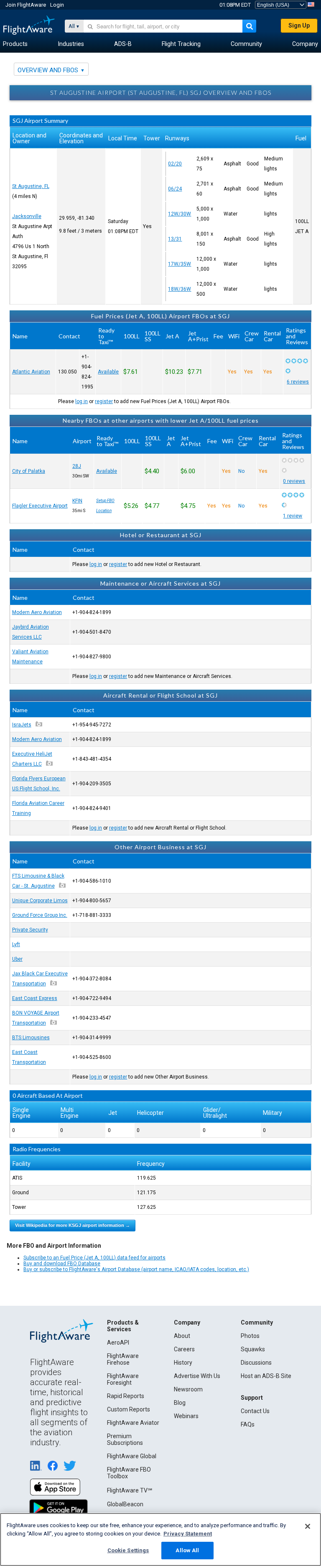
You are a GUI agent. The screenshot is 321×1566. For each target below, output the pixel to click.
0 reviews (294, 481)
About (182, 1335)
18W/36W (179, 289)
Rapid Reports (125, 1396)
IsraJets (21, 725)
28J (76, 466)
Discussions (256, 1362)
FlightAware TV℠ (129, 1490)
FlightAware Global (131, 1456)
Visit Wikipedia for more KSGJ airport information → (72, 1225)
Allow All (187, 1550)
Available (108, 372)
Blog (180, 1402)
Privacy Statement (187, 1533)
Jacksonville (26, 216)
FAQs (248, 1424)
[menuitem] (15, 44)
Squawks (253, 1349)
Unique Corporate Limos (40, 901)
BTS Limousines (31, 1038)
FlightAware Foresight (123, 1379)
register (104, 401)
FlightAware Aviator (133, 1422)
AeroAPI (118, 1342)
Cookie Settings (128, 1550)
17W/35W (179, 264)
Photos (250, 1335)
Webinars (186, 1416)
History (183, 1362)
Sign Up (299, 25)
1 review (292, 516)
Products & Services (123, 1325)
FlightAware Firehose (123, 1359)
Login (57, 5)
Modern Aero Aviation (37, 612)
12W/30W (179, 214)
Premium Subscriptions (125, 1439)
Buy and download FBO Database (61, 1264)
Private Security (30, 930)
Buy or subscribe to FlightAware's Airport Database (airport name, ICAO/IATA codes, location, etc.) (136, 1269)
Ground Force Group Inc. (39, 915)
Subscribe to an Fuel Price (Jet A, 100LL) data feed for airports (94, 1258)
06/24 (175, 189)
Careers (184, 1349)
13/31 (175, 239)
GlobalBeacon (125, 1504)
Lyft (16, 944)
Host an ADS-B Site (266, 1376)
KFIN (77, 501)
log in (81, 401)
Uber (17, 959)
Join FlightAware (25, 5)
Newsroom (188, 1389)
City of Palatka (28, 471)
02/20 (175, 164)
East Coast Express (34, 998)
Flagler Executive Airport (40, 506)
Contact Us (255, 1411)
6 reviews (298, 382)
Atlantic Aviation (31, 372)
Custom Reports (128, 1409)
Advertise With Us (197, 1376)
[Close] (307, 1526)
